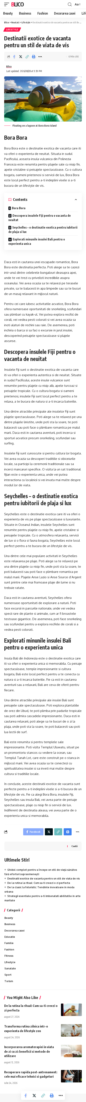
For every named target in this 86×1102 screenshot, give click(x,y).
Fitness (8, 955)
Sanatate (10, 968)
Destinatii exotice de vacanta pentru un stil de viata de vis (43, 878)
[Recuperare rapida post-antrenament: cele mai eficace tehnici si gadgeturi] (71, 1076)
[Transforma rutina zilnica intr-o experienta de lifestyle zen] (71, 1030)
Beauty (8, 917)
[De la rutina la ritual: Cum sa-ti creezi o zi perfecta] (71, 1010)
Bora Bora (18, 208)
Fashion (9, 949)
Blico (17, 4)
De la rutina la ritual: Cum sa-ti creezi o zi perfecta (38, 882)
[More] (40, 56)
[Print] (34, 56)
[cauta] (70, 4)
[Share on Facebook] (14, 56)
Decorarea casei (14, 930)
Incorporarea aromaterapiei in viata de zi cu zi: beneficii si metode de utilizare (29, 1051)
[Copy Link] (27, 56)
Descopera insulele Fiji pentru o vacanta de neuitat (39, 218)
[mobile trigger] (7, 4)
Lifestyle (12, 29)
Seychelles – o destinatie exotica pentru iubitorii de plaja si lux (42, 230)
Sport (7, 974)
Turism (8, 981)
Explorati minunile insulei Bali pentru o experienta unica (36, 241)
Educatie (9, 936)
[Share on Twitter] (21, 56)
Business (9, 924)
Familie (9, 943)
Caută (74, 846)
